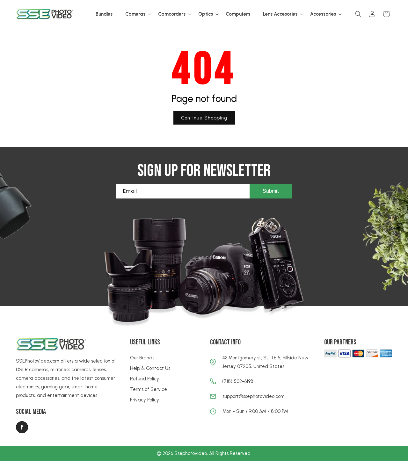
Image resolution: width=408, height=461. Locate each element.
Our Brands (142, 358)
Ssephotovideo (190, 453)
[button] (135, 14)
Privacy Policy (144, 400)
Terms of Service (148, 389)
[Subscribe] (271, 191)
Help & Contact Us (150, 368)
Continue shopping (204, 118)
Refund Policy (144, 379)
